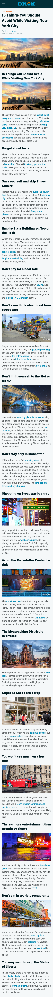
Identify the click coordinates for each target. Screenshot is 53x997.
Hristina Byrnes (11, 31)
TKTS (34, 887)
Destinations (7, 11)
